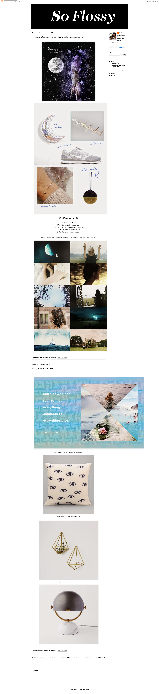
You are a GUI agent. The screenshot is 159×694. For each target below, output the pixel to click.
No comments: (52, 357)
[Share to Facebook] (64, 358)
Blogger (86, 689)
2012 (112, 75)
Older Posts (101, 657)
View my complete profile (115, 41)
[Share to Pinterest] (66, 358)
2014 (112, 61)
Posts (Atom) (43, 660)
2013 (112, 73)
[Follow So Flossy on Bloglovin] (117, 48)
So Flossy (121, 33)
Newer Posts (35, 657)
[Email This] (59, 358)
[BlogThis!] (61, 358)
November (115, 63)
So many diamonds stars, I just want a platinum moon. (58, 36)
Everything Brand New (43, 368)
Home (68, 657)
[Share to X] (62, 358)
